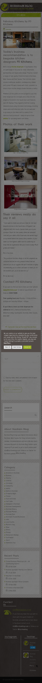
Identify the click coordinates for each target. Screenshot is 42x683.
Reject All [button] (7, 347)
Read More (7, 343)
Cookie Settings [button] (17, 347)
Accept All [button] (27, 347)
